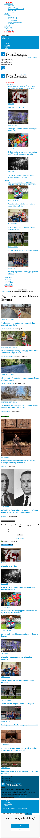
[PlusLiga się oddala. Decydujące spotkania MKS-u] (18, 266)
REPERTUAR (8, 30)
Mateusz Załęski (5, 411)
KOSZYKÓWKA (13, 17)
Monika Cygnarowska (7, 329)
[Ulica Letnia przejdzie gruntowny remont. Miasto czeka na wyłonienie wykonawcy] (16, 400)
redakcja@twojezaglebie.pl (22, 796)
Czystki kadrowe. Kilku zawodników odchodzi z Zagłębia (21, 205)
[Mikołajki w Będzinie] (18, 102)
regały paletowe (26, 812)
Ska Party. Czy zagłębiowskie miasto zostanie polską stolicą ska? (21, 176)
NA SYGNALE (9, 23)
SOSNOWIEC (12, 12)
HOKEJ (10, 15)
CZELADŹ (11, 7)
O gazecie (7, 47)
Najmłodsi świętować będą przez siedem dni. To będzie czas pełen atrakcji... (19, 612)
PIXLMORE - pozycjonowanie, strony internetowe (16, 810)
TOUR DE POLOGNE (15, 22)
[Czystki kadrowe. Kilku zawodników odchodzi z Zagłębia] (18, 199)
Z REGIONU (8, 4)
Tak (8, 530)
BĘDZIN (11, 5)
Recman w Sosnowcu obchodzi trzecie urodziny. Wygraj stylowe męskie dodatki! (19, 749)
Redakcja (3, 466)
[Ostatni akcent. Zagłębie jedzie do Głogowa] (18, 245)
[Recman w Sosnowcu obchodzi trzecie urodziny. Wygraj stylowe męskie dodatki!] (16, 455)
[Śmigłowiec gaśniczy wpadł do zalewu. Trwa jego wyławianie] (11, 766)
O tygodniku (8, 804)
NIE (20, 829)
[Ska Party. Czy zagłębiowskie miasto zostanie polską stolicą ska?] (18, 170)
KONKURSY (8, 28)
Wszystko (11, 86)
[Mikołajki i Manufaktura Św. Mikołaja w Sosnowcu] (18, 123)
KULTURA (8, 27)
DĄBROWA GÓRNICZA (16, 9)
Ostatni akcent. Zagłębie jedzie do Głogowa (23, 250)
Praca (6, 48)
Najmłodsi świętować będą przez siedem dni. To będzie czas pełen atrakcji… (22, 153)
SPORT (6, 14)
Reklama (7, 45)
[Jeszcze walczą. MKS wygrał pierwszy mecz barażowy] (18, 222)
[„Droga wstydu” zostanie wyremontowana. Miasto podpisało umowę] (16, 373)
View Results (20, 538)
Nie (8, 531)
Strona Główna (5, 291)
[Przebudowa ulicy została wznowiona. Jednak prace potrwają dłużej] (16, 318)
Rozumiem (28, 813)
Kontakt (6, 43)
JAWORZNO (12, 10)
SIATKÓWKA (12, 20)
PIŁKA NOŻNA (13, 19)
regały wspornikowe (14, 812)
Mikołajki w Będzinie (16, 107)
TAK (20, 825)
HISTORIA (8, 25)
